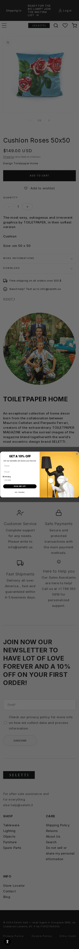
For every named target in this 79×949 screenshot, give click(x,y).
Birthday (7, 477)
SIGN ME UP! (20, 486)
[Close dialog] (77, 454)
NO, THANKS (20, 492)
